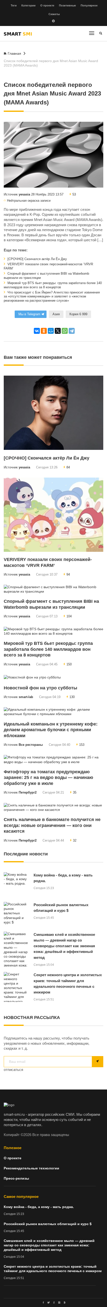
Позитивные (67, 5)
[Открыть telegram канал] (53, 21)
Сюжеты (54, 14)
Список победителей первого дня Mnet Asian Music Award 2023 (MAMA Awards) (51, 63)
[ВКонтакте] (37, 331)
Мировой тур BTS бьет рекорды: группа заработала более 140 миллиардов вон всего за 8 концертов (53, 285)
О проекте (47, 5)
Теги (14, 5)
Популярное (89, 5)
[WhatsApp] (65, 331)
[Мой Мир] (51, 331)
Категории (28, 5)
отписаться (13, 1070)
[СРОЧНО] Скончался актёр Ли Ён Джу (36, 259)
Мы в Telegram (29, 314)
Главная (14, 53)
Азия (56, 314)
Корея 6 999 (78, 314)
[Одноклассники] (44, 331)
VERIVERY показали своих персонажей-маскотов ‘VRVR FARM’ (48, 266)
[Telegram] (72, 331)
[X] (58, 331)
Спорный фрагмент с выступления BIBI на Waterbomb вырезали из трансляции (46, 276)
